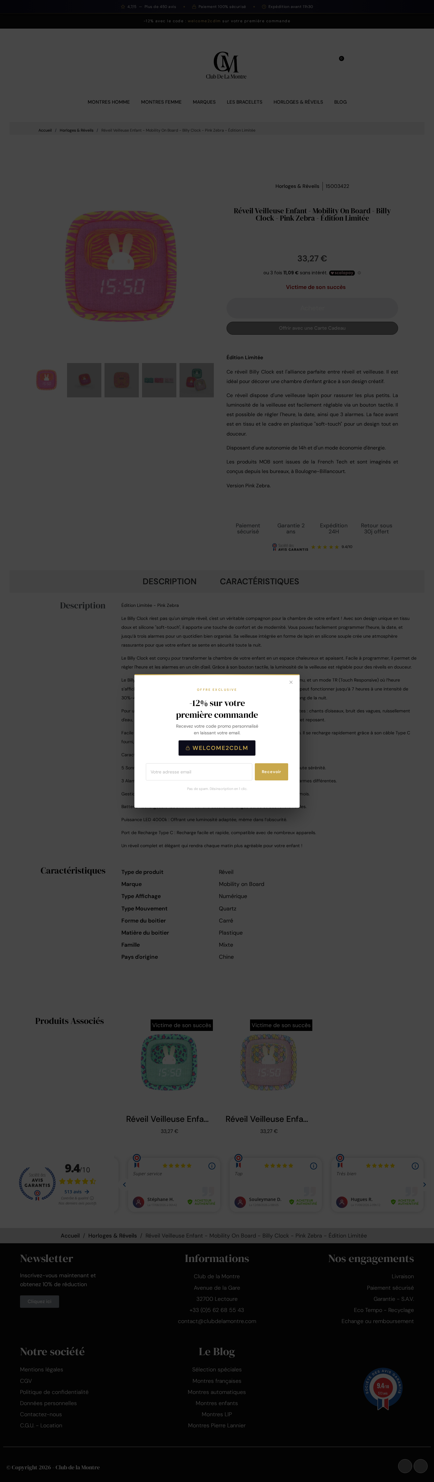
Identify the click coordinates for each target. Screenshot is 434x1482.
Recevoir (271, 771)
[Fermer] (291, 683)
